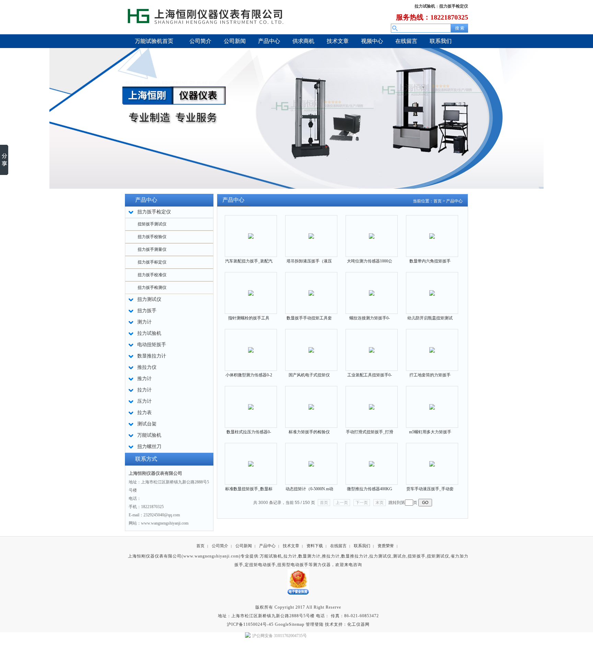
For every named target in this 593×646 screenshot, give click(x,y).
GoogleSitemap (289, 624)
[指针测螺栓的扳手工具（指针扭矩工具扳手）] (251, 289)
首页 (437, 201)
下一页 (362, 502)
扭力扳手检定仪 (453, 6)
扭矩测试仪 (438, 556)
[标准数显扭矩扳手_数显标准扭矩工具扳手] (251, 459)
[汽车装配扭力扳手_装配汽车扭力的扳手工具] (251, 232)
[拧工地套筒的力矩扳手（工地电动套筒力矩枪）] (432, 345)
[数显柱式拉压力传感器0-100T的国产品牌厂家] (251, 402)
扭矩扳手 (417, 556)
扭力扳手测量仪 (152, 249)
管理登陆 (315, 624)
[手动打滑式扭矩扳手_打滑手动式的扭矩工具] (371, 402)
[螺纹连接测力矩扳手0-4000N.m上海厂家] (371, 289)
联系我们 (362, 545)
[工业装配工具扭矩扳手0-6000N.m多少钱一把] (371, 345)
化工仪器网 (358, 624)
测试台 (399, 556)
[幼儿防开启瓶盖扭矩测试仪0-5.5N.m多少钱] (432, 289)
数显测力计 (309, 556)
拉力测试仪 (380, 556)
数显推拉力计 (354, 556)
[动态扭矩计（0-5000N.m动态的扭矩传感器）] (311, 459)
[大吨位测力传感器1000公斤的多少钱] (371, 232)
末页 (379, 502)
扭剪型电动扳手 (293, 564)
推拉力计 (331, 556)
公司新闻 (243, 545)
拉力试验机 (425, 6)
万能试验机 (271, 556)
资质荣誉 (385, 545)
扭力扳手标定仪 (152, 262)
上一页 (342, 502)
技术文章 (291, 545)
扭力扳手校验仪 (152, 236)
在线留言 (338, 545)
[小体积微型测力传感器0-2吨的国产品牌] (251, 345)
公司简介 (220, 545)
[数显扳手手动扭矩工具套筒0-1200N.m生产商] (311, 289)
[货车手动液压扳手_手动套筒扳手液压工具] (432, 459)
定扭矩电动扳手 (260, 564)
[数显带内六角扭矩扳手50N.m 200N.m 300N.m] (432, 232)
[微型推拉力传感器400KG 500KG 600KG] (371, 459)
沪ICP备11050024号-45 (250, 624)
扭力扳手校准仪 (152, 274)
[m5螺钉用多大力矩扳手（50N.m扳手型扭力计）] (432, 402)
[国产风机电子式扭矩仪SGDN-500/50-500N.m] (311, 345)
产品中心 (454, 201)
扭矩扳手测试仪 (152, 224)
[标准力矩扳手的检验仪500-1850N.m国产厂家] (311, 402)
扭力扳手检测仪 (152, 287)
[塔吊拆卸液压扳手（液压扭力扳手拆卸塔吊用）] (311, 232)
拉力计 (290, 556)
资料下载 (314, 545)
